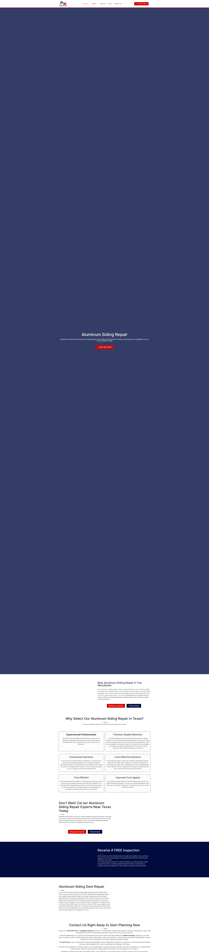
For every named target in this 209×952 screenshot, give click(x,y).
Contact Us (117, 3)
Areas (94, 3)
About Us (103, 3)
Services (85, 3)
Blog (110, 3)
